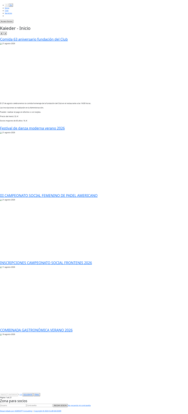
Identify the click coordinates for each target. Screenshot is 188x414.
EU (11, 5)
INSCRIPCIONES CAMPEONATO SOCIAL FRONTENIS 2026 (46, 262)
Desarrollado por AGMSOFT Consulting (16, 411)
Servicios (8, 13)
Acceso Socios (6, 21)
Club (6, 10)
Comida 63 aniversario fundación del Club (34, 39)
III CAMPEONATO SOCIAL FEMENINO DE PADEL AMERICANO (49, 195)
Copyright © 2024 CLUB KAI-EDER (47, 411)
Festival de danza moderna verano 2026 (32, 128)
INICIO (3, 394)
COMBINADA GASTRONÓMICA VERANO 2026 (36, 330)
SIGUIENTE (27, 394)
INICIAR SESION (60, 405)
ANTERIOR (12, 394)
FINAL (36, 394)
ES (7, 5)
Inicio (7, 8)
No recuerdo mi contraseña (79, 405)
